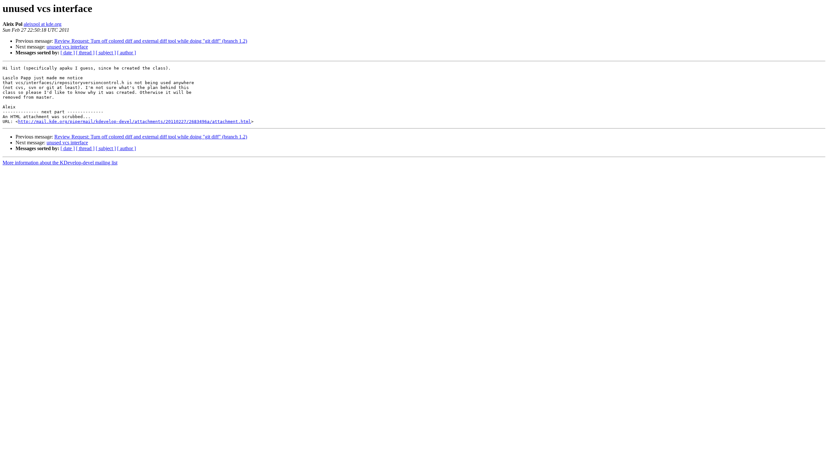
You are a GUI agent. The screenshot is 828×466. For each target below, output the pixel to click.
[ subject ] (106, 52)
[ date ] (67, 52)
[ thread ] (85, 52)
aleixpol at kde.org (42, 24)
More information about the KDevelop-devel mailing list (60, 162)
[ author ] (126, 52)
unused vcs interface (67, 47)
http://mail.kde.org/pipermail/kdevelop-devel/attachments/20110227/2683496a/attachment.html (134, 121)
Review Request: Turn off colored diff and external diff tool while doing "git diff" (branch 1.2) (150, 41)
